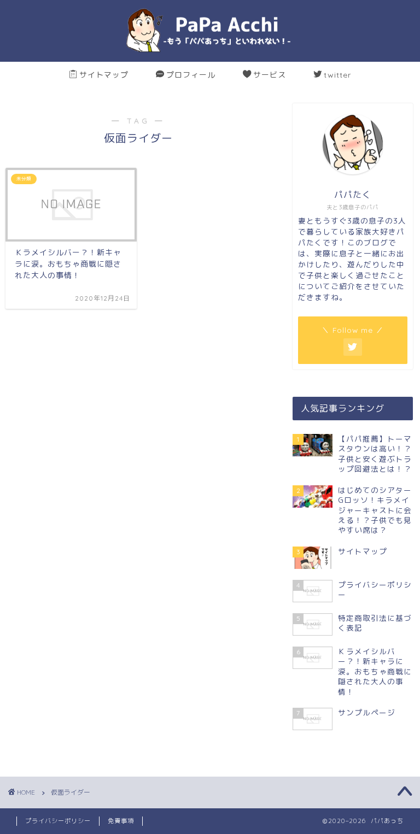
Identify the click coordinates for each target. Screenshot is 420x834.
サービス (269, 75)
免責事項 (121, 821)
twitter (337, 75)
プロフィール (190, 75)
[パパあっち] (210, 51)
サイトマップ (104, 75)
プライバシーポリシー (58, 821)
